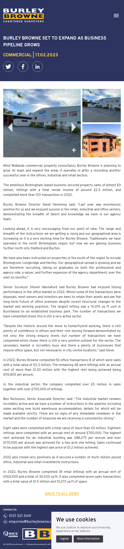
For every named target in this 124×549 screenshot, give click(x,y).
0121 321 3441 (20, 516)
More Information (88, 539)
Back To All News (62, 494)
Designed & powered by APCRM (40, 544)
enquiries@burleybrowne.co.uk (33, 522)
